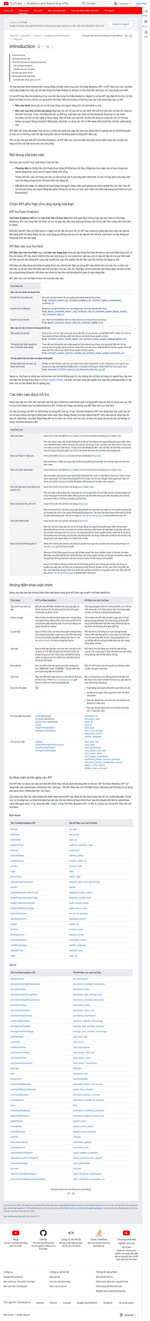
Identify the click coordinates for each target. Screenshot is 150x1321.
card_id (88, 725)
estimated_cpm (80, 1073)
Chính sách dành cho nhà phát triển (112, 1281)
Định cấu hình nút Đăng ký (15, 1286)
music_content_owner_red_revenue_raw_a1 (71, 311)
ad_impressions (80, 979)
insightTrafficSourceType (22, 908)
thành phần (16, 840)
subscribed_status (93, 733)
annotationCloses (19, 1005)
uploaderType (17, 950)
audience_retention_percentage (88, 1021)
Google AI (108, 1303)
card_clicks (90, 745)
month (38, 725)
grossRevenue (17, 1100)
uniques (38, 742)
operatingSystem (19, 919)
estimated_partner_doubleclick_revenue (103, 762)
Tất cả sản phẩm (126, 1303)
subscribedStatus (19, 940)
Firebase (67, 1303)
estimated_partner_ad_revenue (88, 1084)
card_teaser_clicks (93, 753)
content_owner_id (77, 861)
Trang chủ (8, 10)
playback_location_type (80, 898)
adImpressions (17, 979)
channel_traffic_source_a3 (63, 369)
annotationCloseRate (20, 1010)
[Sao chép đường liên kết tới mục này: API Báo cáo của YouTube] (46, 246)
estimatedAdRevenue (21, 1084)
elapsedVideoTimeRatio (22, 882)
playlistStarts (17, 1121)
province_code (76, 929)
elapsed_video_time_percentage (84, 882)
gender (14, 887)
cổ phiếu (14, 1137)
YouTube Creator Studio (51, 379)
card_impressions (93, 747)
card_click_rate (92, 742)
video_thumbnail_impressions (87, 1174)
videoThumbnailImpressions (24, 1174)
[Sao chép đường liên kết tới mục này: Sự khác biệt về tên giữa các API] (55, 778)
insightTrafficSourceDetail (22, 903)
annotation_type (92, 719)
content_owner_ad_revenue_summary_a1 (69, 300)
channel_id (74, 850)
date (71, 871)
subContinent (44, 640)
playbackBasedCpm (20, 1116)
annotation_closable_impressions (88, 1000)
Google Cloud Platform (87, 1303)
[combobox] (95, 3)
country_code (75, 866)
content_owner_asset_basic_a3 (65, 339)
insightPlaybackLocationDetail (24, 892)
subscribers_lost (80, 1147)
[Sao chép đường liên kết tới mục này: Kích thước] (24, 815)
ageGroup (15, 834)
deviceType (16, 876)
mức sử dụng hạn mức (63, 680)
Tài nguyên (109, 10)
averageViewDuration (21, 1026)
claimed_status (76, 855)
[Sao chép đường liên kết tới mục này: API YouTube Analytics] (42, 212)
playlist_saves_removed (96, 768)
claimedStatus (17, 855)
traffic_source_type (78, 908)
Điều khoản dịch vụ (104, 1277)
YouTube (15, 3)
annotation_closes (81, 1005)
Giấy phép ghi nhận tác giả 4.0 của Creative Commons (81, 1205)
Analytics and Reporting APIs (47, 3)
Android (40, 1303)
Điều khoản (9, 1315)
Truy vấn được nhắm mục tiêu (85, 10)
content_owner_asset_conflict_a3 (105, 353)
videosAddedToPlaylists (22, 1153)
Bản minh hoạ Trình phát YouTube (19, 1281)
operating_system (77, 919)
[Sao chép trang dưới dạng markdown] (48, 46)
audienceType (17, 845)
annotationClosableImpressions (25, 1000)
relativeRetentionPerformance (49, 745)
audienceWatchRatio (20, 1021)
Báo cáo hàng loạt (56, 10)
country (14, 866)
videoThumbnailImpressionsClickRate (28, 1179)
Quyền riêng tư (23, 1315)
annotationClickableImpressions (25, 984)
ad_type (73, 829)
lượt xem (15, 1168)
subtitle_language (93, 736)
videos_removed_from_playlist (87, 1158)
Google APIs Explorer (13, 1277)
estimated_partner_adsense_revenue (102, 759)
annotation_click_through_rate (87, 994)
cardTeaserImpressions (21, 1063)
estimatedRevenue (19, 1095)
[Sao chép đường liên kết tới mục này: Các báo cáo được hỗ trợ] (52, 395)
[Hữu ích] (126, 36)
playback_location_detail (80, 892)
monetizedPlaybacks (20, 1110)
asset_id (88, 722)
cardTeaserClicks (18, 1058)
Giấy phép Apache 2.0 (17, 1208)
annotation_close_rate (83, 1010)
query (70, 436)
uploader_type (76, 950)
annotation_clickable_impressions (89, 984)
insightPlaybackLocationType (24, 898)
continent (39, 719)
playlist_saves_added (95, 765)
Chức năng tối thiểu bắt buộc (109, 1286)
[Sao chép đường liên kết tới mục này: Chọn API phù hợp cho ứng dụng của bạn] (77, 204)
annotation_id (91, 716)
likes (13, 1105)
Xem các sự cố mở (58, 1286)
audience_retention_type (81, 845)
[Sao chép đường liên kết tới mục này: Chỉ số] (19, 965)
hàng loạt (63, 456)
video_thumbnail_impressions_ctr (89, 1179)
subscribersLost (18, 1147)
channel (14, 850)
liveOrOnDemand (18, 913)
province (14, 929)
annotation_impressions (84, 1015)
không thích (16, 1079)
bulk (80, 436)
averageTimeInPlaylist (45, 730)
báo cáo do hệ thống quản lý (91, 515)
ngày (13, 871)
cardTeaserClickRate (20, 1052)
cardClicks (15, 1042)
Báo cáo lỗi (55, 1277)
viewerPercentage (19, 1163)
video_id (73, 956)
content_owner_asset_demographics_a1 (104, 339)
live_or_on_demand (94, 730)
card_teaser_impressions (96, 756)
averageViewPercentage (22, 1031)
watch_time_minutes (83, 1089)
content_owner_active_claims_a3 (66, 353)
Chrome (53, 1303)
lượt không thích (80, 1079)
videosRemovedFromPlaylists (24, 1158)
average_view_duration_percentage (90, 1031)
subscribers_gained (82, 1142)
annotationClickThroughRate (24, 994)
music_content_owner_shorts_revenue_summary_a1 (75, 322)
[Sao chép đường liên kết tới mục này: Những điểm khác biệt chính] (56, 585)
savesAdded (16, 1126)
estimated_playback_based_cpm (88, 1116)
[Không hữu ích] (130, 36)
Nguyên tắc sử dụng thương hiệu (111, 1291)
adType (14, 829)
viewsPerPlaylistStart (45, 728)
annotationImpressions (21, 1015)
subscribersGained (19, 1142)
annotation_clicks (81, 989)
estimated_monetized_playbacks (88, 1110)
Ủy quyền (38, 10)
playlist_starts (79, 1121)
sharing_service (76, 934)
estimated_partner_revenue (86, 1095)
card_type (89, 728)
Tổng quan (23, 10)
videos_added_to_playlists (85, 1153)
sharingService (17, 934)
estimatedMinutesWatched (23, 1089)
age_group (74, 834)
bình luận (15, 1068)
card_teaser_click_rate (95, 750)
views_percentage (81, 1163)
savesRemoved (18, 1131)
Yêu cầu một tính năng (60, 1281)
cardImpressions (18, 1047)
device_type (74, 876)
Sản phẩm (26, 36)
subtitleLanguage (19, 945)
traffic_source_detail (78, 903)
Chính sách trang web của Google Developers (83, 1208)
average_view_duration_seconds (88, 1026)
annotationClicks (18, 989)
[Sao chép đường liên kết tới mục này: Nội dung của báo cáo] (47, 155)
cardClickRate (17, 1037)
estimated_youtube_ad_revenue (88, 1100)
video (13, 956)
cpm (13, 1073)
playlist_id (73, 924)
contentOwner (17, 861)
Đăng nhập (141, 3)
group (38, 716)
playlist (14, 924)
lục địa (77, 637)
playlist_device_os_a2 (92, 369)
